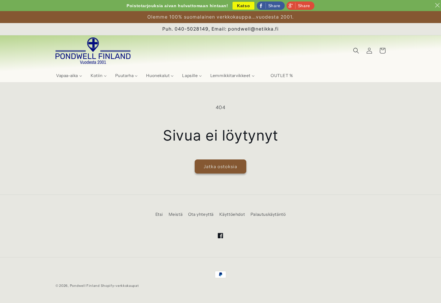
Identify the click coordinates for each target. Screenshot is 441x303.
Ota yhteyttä (201, 214)
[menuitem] (69, 75)
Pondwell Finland (85, 286)
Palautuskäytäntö (268, 214)
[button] (356, 50)
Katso (243, 5)
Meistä (176, 214)
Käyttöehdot (232, 214)
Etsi (159, 214)
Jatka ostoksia (220, 166)
